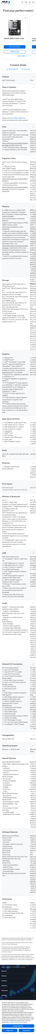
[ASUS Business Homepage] (5, 2)
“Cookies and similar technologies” (19, 1022)
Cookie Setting (18, 1026)
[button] (22, 2)
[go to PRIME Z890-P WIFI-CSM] (14, 28)
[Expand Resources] (34, 990)
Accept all (26, 1030)
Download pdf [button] (13, 69)
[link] (14, 51)
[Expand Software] (34, 995)
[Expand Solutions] (34, 986)
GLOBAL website (17, 118)
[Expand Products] (34, 981)
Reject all (10, 1030)
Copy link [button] (27, 69)
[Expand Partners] (34, 976)
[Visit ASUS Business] (6, 967)
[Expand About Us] (34, 971)
